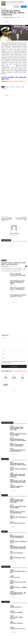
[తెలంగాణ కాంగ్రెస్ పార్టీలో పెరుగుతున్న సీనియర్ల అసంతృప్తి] (5, 276)
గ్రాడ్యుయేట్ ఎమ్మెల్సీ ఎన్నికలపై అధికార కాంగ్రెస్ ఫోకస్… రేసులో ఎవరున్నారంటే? (16, 428)
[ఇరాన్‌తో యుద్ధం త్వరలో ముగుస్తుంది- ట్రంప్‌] (5, 571)
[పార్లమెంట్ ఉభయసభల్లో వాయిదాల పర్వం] (5, 558)
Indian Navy (12, 86)
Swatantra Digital (9, 17)
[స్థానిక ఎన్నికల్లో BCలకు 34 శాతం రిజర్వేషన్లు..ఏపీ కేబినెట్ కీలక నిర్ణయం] (5, 283)
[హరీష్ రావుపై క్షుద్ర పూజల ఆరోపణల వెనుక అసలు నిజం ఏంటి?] (5, 297)
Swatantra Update (5, 266)
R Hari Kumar (4, 88)
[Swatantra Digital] (2, 17)
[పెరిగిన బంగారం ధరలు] (5, 577)
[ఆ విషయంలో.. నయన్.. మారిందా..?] (5, 628)
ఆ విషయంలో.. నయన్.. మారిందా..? (17, 628)
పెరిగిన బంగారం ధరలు (15, 577)
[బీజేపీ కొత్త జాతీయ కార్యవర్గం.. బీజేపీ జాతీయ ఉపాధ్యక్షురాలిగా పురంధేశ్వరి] (5, 481)
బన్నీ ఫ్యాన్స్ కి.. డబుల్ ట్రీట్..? (16, 612)
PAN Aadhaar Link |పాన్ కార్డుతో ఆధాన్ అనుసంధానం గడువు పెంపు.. (21, 219)
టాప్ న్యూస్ (4, 260)
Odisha (22, 86)
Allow (24, 6)
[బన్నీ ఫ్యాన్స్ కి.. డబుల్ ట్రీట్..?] (5, 612)
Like (5, 374)
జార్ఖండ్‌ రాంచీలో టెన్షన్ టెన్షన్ (16, 553)
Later (16, 6)
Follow (14, 374)
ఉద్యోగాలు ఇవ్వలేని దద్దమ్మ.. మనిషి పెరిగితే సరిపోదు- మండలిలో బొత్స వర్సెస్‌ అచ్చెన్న (17, 475)
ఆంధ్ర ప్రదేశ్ (11, 437)
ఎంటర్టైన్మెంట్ (12, 605)
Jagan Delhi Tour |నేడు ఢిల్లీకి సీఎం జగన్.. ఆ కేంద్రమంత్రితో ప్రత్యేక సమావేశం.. (6, 219)
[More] (17, 21)
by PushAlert (4, 8)
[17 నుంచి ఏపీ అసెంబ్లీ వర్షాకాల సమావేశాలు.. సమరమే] (5, 486)
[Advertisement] (14, 156)
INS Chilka (18, 86)
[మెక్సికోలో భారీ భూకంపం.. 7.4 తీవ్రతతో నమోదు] (5, 587)
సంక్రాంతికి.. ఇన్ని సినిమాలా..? (16, 607)
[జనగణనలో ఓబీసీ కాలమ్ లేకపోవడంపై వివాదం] (5, 469)
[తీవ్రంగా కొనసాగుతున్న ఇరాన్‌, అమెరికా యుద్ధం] (5, 582)
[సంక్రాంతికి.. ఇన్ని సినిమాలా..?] (5, 606)
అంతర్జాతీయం (12, 580)
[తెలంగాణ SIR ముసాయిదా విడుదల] (5, 523)
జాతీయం (11, 443)
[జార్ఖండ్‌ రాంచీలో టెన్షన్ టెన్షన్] (5, 552)
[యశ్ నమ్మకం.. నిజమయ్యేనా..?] (5, 623)
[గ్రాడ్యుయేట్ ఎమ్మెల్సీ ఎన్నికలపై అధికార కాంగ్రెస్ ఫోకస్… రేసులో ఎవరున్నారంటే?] (14, 252)
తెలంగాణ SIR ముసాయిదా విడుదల (17, 523)
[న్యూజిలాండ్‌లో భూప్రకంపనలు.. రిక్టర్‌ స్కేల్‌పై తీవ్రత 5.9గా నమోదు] (5, 593)
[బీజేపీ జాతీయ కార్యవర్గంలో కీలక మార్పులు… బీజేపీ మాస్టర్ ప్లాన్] (5, 290)
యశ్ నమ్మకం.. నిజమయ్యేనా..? (16, 623)
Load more (13, 454)
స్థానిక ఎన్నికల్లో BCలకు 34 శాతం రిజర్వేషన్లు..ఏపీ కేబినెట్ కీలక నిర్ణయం (17, 282)
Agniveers (7, 86)
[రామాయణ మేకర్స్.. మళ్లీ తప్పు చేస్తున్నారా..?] (5, 617)
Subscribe (5, 381)
